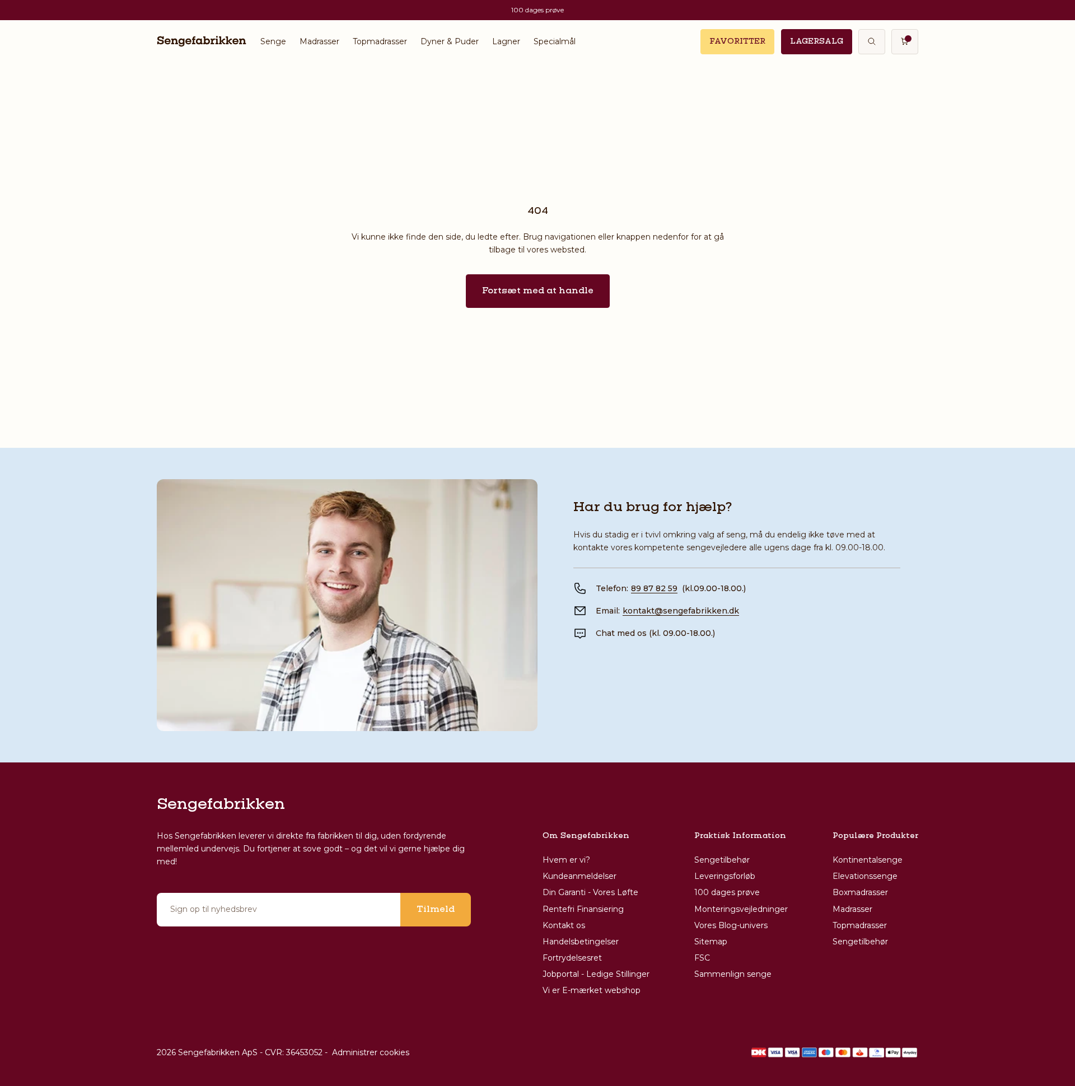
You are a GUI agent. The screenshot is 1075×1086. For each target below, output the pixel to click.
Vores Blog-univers (731, 925)
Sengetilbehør (722, 860)
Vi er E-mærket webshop (592, 990)
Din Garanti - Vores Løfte (590, 892)
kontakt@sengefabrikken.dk (681, 611)
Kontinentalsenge (868, 860)
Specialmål (555, 41)
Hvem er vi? (566, 860)
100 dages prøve (727, 892)
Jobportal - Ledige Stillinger (596, 974)
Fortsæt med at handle (537, 291)
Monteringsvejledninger (741, 909)
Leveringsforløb (724, 876)
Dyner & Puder (449, 41)
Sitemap (710, 942)
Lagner (506, 41)
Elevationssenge (865, 876)
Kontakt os (564, 925)
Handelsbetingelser (581, 942)
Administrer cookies (370, 1052)
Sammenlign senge (733, 974)
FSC (702, 958)
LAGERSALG (816, 41)
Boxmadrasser (860, 892)
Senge (273, 41)
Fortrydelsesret (572, 958)
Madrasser (319, 41)
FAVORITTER (737, 41)
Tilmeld (436, 909)
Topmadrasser (380, 41)
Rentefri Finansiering (583, 909)
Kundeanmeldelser (579, 876)
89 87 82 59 (654, 588)
